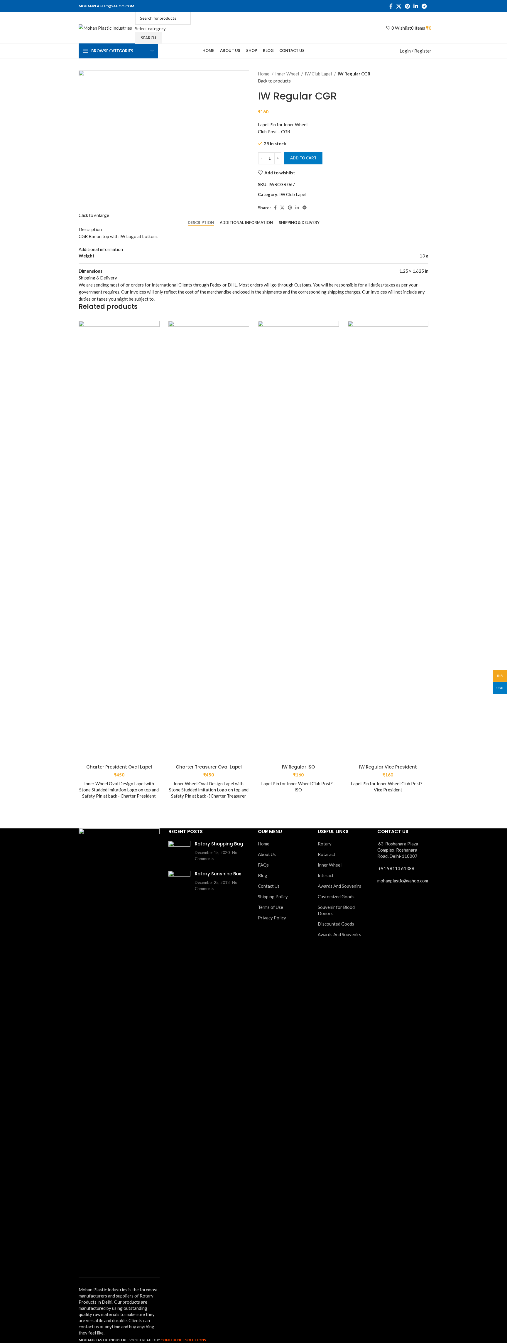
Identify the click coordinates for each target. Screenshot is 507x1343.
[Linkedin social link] (416, 6)
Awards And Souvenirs (339, 886)
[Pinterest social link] (407, 6)
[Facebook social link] (391, 6)
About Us (267, 854)
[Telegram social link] (424, 6)
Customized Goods (336, 896)
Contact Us (269, 886)
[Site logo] (105, 27)
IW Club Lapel (319, 73)
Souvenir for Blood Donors (336, 910)
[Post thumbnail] (179, 851)
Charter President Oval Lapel (119, 767)
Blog (262, 875)
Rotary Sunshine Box (218, 874)
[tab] (201, 222)
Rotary (325, 843)
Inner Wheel (287, 73)
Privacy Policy (272, 917)
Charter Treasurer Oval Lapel (209, 767)
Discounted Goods (336, 923)
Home (264, 73)
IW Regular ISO (298, 767)
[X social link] (398, 6)
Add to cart (303, 158)
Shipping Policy (273, 896)
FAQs (263, 864)
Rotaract (326, 854)
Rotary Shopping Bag (219, 844)
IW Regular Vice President (388, 767)
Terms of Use (270, 907)
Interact (326, 875)
